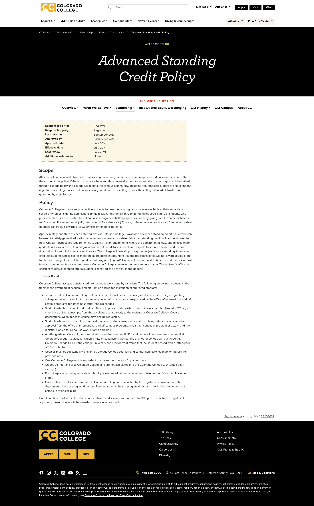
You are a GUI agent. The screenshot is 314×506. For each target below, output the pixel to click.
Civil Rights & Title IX (230, 449)
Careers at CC (168, 449)
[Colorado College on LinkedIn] (63, 473)
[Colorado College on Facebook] (41, 473)
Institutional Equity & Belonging (162, 107)
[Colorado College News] (78, 473)
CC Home (44, 32)
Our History (199, 107)
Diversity (164, 455)
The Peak (165, 438)
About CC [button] (47, 21)
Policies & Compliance (111, 32)
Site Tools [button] (202, 7)
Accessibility (225, 432)
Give (86, 454)
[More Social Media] (85, 473)
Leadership (86, 32)
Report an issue (233, 416)
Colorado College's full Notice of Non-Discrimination (113, 495)
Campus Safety (168, 444)
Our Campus (224, 107)
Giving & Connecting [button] (178, 21)
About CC (245, 107)
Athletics (234, 21)
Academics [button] (98, 21)
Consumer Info (226, 438)
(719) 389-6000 (150, 473)
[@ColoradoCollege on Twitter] (56, 473)
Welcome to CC (65, 32)
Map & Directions (263, 473)
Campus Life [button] (121, 21)
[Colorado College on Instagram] (49, 473)
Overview (69, 107)
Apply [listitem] (241, 7)
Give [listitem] (268, 7)
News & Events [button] (147, 21)
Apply (48, 454)
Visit (68, 454)
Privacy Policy (225, 444)
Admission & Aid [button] (72, 21)
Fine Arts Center (259, 21)
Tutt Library (166, 432)
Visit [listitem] (255, 7)
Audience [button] (221, 7)
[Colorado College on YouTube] (70, 473)
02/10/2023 (267, 416)
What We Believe (96, 107)
